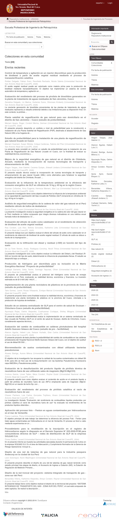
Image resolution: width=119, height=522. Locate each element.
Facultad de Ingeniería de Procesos (97, 19)
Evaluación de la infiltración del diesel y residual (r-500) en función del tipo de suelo (45, 244)
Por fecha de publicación (15, 37)
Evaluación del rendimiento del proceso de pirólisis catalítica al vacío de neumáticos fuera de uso (45, 391)
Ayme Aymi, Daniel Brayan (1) (101, 175)
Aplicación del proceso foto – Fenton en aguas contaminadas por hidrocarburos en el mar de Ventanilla (45, 411)
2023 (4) (94, 304)
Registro (94, 123)
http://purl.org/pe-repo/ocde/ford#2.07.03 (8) (100, 232)
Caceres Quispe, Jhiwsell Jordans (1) (101, 196)
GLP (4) (94, 239)
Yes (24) (94, 314)
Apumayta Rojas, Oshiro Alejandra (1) (101, 160)
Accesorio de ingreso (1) (101, 275)
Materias (47, 37)
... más (94, 210)
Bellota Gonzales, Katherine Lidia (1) (101, 182)
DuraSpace (42, 500)
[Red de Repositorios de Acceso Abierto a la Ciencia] (14, 514)
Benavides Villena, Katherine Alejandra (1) (101, 189)
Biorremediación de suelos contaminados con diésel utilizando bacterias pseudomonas (45, 349)
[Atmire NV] (109, 503)
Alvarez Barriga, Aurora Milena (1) (101, 153)
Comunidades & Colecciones (101, 64)
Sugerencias (17, 502)
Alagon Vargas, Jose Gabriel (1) (101, 138)
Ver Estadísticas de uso (101, 324)
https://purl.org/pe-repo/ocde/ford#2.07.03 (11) (100, 222)
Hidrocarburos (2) (98, 266)
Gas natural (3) (97, 249)
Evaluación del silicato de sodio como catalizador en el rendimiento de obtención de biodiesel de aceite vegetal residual (45, 223)
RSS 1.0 (98, 340)
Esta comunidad (98, 49)
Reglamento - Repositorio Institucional (101, 34)
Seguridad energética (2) (101, 270)
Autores (30, 37)
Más (6, 492)
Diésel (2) (95, 261)
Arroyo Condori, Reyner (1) (101, 167)
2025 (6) (94, 300)
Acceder (94, 118)
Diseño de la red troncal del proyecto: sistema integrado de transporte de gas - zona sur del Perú (45, 474)
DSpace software (10, 500)
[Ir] (111, 42)
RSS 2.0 (98, 345)
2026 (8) (94, 290)
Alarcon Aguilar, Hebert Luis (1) (101, 146)
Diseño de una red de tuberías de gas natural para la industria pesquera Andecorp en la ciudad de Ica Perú (45, 453)
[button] (100, 3)
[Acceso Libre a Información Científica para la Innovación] (50, 515)
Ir (41, 47)
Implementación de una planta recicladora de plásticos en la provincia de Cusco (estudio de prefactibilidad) (45, 286)
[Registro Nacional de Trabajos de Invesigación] (90, 515)
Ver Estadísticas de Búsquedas (101, 329)
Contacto (7, 502)
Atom (97, 350)
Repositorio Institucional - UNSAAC (24, 19)
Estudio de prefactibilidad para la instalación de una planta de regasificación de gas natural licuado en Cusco (45, 139)
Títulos (38, 37)
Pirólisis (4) (96, 244)
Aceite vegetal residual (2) (101, 255)
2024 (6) (94, 295)
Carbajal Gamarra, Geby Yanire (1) (101, 204)
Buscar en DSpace (99, 46)
